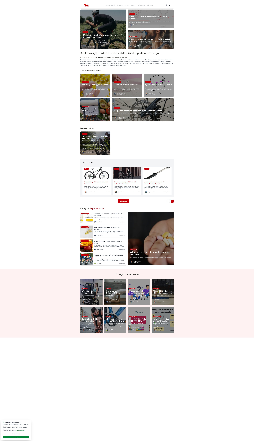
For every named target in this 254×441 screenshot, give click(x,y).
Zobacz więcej (123, 201)
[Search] (167, 5)
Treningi (126, 5)
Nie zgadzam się (16, 433)
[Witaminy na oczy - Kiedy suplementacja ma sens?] (151, 238)
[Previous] (168, 201)
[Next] (172, 201)
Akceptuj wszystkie (16, 437)
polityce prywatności (20, 430)
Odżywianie (150, 5)
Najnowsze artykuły (110, 5)
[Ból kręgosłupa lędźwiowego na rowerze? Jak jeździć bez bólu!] (103, 29)
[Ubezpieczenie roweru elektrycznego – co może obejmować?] (95, 143)
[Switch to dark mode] (170, 5)
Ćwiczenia (119, 5)
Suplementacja (141, 5)
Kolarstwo (133, 5)
